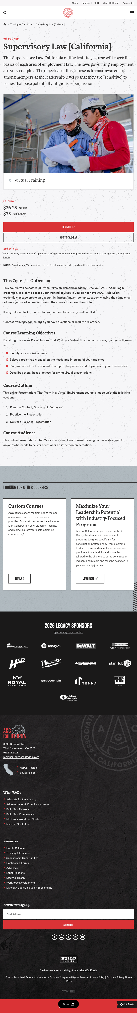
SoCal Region (28, 772)
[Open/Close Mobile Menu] (132, 13)
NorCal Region (28, 767)
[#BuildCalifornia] (68, 959)
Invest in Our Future (18, 824)
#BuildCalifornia (111, 3)
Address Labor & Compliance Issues (27, 804)
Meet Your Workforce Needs (22, 819)
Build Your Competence (20, 814)
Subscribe (68, 925)
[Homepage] (68, 13)
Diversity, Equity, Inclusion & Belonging (29, 887)
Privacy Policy (97, 977)
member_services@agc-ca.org (21, 757)
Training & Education (21, 24)
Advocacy (12, 868)
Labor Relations (15, 873)
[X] (68, 937)
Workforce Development (20, 882)
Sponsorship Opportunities (68, 632)
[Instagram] (75, 937)
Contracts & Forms (17, 863)
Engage (86, 3)
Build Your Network (17, 809)
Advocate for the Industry (21, 799)
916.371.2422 (10, 752)
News (75, 3)
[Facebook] (54, 937)
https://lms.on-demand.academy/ (65, 288)
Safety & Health (15, 878)
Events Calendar (16, 848)
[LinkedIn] (61, 937)
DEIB (96, 3)
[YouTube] (82, 937)
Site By (65, 990)
